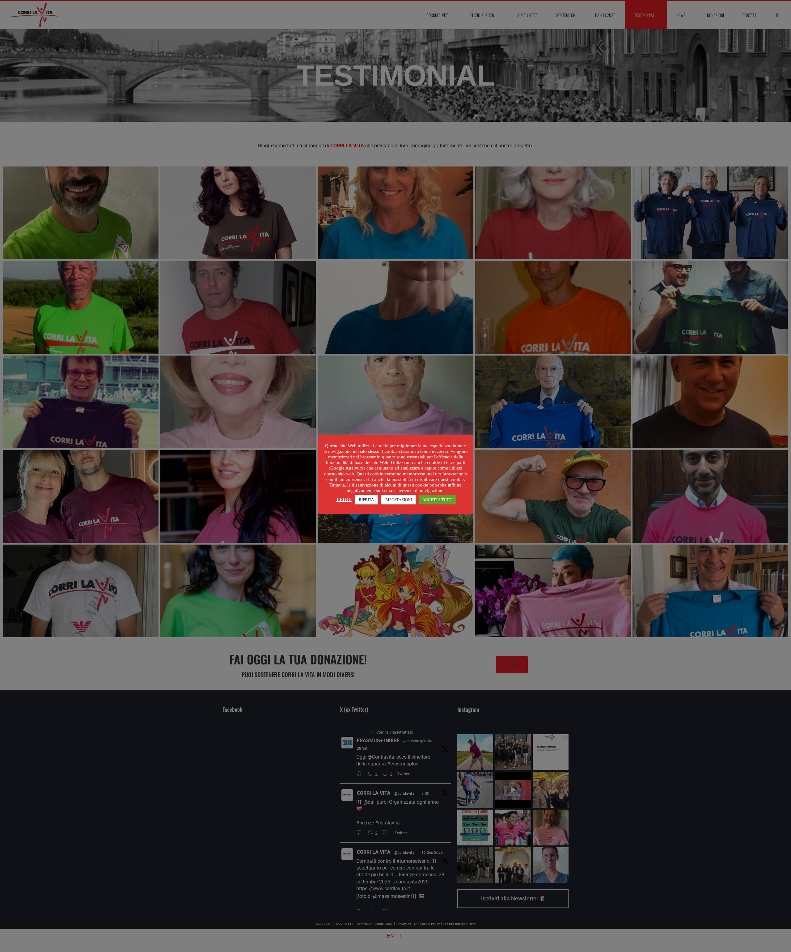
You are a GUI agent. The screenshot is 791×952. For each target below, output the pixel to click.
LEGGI (344, 499)
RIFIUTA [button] (366, 499)
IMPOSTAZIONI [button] (398, 499)
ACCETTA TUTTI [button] (437, 499)
